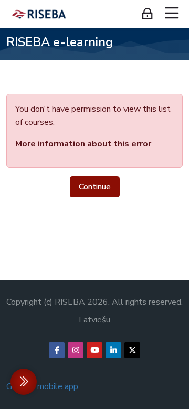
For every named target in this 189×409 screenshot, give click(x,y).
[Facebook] (57, 350)
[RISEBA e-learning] (38, 14)
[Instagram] (75, 350)
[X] (132, 350)
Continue (95, 186)
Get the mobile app (42, 386)
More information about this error (83, 143)
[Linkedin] (113, 350)
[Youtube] (94, 350)
